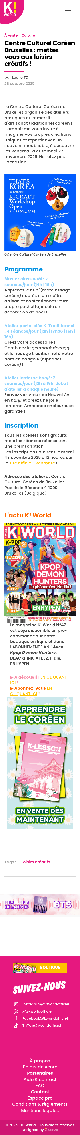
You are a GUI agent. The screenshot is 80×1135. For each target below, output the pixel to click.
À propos (40, 1061)
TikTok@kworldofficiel (41, 1025)
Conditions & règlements (40, 1104)
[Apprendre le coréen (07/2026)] (40, 763)
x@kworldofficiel (37, 1011)
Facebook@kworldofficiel (45, 1018)
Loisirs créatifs (35, 862)
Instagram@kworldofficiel (45, 1004)
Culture (28, 35)
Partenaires (40, 1073)
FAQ (40, 1086)
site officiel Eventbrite (32, 463)
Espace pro (40, 1098)
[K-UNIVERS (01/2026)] (40, 904)
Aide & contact (40, 1080)
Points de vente (40, 1067)
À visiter (11, 35)
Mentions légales (40, 1111)
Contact (40, 1092)
